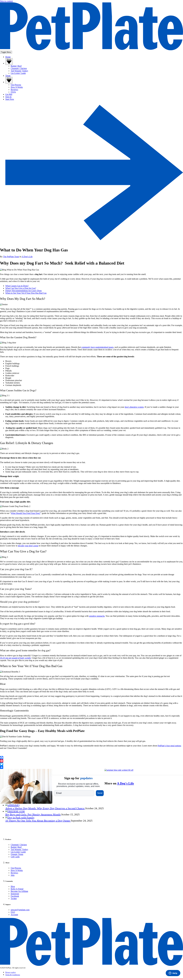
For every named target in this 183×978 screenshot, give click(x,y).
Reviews (14, 873)
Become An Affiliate (19, 891)
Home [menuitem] (8, 57)
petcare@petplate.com (20, 910)
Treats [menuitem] (7, 75)
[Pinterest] (91, 760)
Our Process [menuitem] (16, 85)
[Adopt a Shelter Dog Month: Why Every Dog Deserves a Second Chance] (12, 805)
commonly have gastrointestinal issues (97, 347)
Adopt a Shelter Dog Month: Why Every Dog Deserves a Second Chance (45, 808)
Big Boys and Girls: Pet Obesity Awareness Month (33, 814)
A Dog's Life (27, 256)
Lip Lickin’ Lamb (18, 852)
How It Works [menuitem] (17, 87)
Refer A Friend (17, 889)
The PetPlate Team (11, 256)
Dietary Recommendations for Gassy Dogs (23, 290)
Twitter (14, 898)
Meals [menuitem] (9, 60)
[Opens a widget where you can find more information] (173, 973)
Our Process (16, 868)
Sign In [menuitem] (8, 97)
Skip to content (6, 1)
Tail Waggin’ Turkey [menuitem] (19, 71)
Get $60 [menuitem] (8, 94)
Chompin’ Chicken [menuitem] (19, 68)
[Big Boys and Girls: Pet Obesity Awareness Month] (15, 811)
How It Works (17, 870)
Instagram (15, 894)
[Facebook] (91, 757)
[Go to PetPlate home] (91, 49)
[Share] (91, 767)
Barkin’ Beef (16, 847)
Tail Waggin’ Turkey (19, 849)
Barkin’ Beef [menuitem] (16, 66)
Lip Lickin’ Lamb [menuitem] (18, 73)
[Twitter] (91, 764)
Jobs (12, 875)
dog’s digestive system (134, 407)
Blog (13, 886)
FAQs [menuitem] (13, 92)
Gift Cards (15, 857)
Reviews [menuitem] (14, 89)
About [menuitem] (9, 78)
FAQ (13, 912)
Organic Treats (17, 854)
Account (14, 914)
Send (99, 793)
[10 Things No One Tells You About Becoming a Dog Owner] (19, 817)
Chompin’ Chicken (19, 845)
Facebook (15, 896)
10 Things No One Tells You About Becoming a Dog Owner (38, 820)
